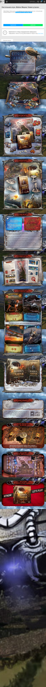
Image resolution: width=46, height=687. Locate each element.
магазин (40, 33)
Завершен (33, 25)
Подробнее (13, 25)
